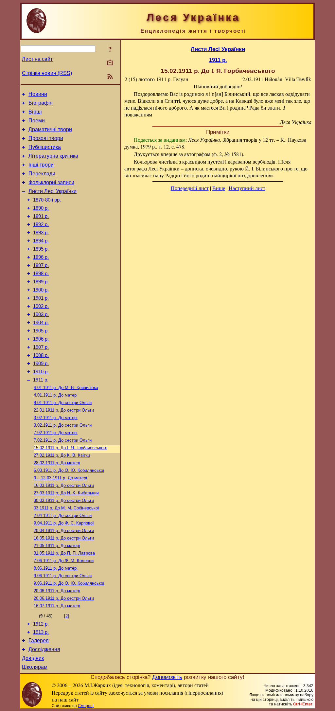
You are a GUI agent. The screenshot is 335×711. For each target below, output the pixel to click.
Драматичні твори (50, 129)
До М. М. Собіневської (66, 508)
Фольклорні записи (51, 182)
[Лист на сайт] (110, 63)
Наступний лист (247, 188)
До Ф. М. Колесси (64, 560)
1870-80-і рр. (47, 200)
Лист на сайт (37, 59)
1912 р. (41, 624)
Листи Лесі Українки (52, 191)
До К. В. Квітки (62, 455)
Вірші (35, 112)
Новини (37, 94)
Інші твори (41, 165)
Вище (218, 188)
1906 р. (41, 339)
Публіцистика (44, 147)
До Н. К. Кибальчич (66, 492)
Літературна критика (53, 156)
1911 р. (40, 379)
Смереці (86, 705)
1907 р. (41, 347)
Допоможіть (167, 677)
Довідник (33, 658)
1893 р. (41, 232)
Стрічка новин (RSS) (47, 73)
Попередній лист (190, 188)
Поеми (36, 120)
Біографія (40, 103)
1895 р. (41, 249)
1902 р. (41, 306)
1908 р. (41, 355)
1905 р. (41, 330)
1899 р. (41, 281)
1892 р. (41, 224)
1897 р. (41, 265)
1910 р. (41, 371)
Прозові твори (45, 138)
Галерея (38, 640)
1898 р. (41, 273)
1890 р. (41, 208)
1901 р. (41, 298)
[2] (66, 615)
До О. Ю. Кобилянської (69, 470)
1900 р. (41, 290)
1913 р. (41, 632)
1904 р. (41, 322)
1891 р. (41, 216)
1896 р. (41, 257)
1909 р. (41, 363)
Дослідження (44, 649)
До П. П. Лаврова (64, 553)
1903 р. (41, 314)
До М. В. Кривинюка (66, 387)
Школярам (34, 667)
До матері (56, 395)
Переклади (41, 173)
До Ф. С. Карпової (64, 523)
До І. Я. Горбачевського (70, 447)
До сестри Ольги (63, 402)
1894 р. (41, 240)
